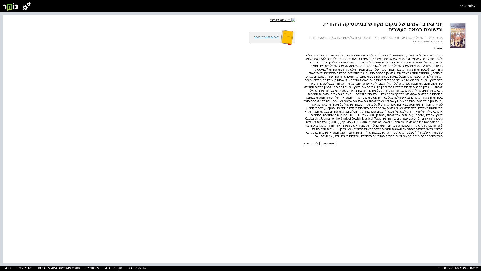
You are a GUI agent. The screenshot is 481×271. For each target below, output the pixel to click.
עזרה (8, 267)
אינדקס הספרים (137, 267)
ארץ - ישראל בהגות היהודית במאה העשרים (404, 38)
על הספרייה (92, 267)
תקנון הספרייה (113, 267)
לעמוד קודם (328, 143)
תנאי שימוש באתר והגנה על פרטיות (59, 267)
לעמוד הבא (310, 143)
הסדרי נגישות (24, 267)
